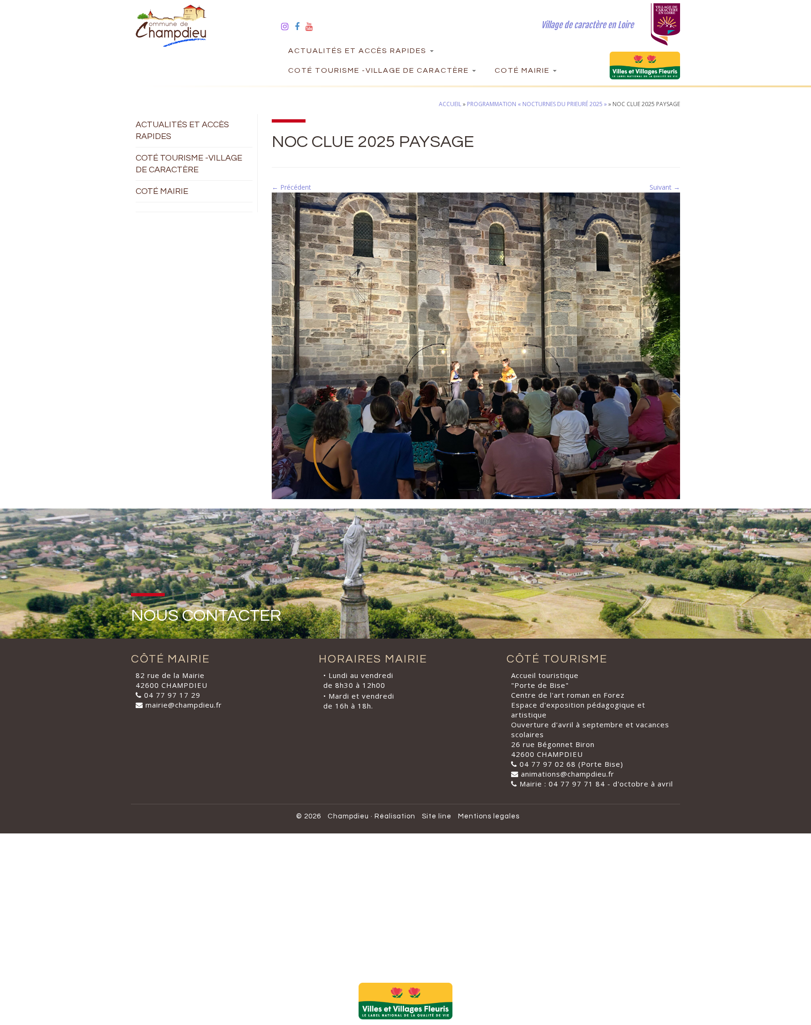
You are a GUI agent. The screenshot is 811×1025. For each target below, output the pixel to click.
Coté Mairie (523, 70)
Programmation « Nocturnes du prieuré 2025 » (537, 104)
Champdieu (348, 816)
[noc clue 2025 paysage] (476, 344)
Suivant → (665, 187)
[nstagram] (288, 26)
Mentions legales (489, 816)
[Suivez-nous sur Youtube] (312, 26)
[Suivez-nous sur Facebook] (300, 26)
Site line (436, 816)
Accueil (450, 104)
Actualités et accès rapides (358, 50)
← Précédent (291, 187)
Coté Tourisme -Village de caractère (379, 70)
